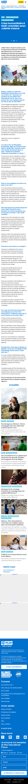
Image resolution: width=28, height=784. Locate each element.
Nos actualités (5, 698)
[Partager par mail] (16, 41)
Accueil (3, 5)
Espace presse (5, 715)
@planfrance (6, 571)
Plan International (7, 20)
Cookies (8, 781)
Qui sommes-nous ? (12, 5)
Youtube (25, 737)
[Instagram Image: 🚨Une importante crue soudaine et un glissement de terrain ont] (14, 617)
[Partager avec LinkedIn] (14, 41)
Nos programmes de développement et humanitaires (13, 694)
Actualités (21, 5)
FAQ (2, 721)
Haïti (3, 17)
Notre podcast (5, 701)
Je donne (21, 2)
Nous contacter (5, 724)
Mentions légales (7, 779)
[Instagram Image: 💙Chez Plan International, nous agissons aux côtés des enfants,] (14, 588)
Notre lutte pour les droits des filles (11, 688)
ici (6, 381)
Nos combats (5, 690)
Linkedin (17, 737)
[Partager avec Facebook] (11, 41)
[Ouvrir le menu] (25, 2)
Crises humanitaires (12, 17)
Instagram (10, 737)
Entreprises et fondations (8, 712)
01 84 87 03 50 (6, 728)
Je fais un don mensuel (14, 667)
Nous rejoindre (5, 718)
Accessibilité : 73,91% (16, 781)
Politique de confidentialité (18, 779)
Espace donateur (6, 709)
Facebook (2, 737)
